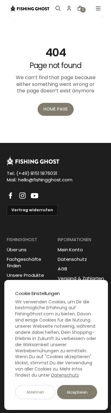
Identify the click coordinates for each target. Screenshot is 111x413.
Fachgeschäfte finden (24, 262)
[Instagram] (22, 195)
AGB (62, 268)
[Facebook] (10, 195)
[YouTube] (34, 195)
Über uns (17, 249)
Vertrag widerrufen (32, 210)
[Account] (69, 8)
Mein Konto (70, 249)
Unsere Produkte (25, 275)
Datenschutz (72, 259)
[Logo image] (29, 8)
